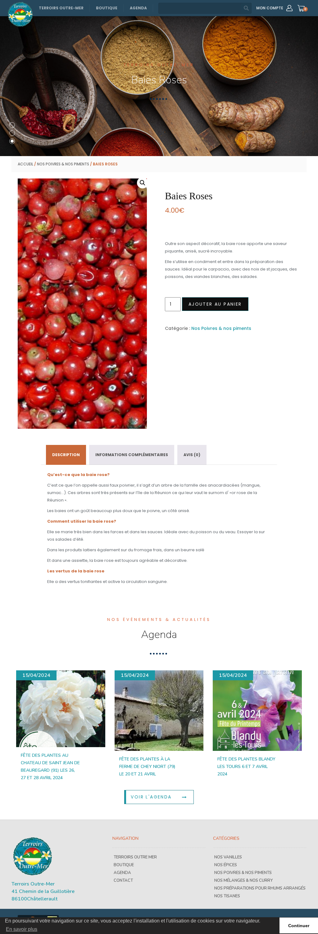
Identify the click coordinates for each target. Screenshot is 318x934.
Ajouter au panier (215, 304)
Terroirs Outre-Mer (61, 8)
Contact (123, 880)
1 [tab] (12, 125)
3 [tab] (12, 141)
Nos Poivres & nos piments (63, 164)
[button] (142, 182)
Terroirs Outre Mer (135, 857)
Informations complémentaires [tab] (131, 454)
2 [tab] (12, 133)
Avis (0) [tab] (192, 454)
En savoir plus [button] (21, 929)
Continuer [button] (298, 925)
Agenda (138, 8)
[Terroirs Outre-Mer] (20, 14)
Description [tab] (66, 454)
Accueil (25, 164)
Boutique (106, 8)
